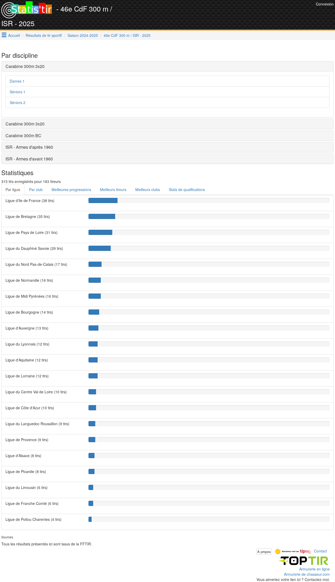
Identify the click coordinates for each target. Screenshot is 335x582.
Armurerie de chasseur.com (307, 574)
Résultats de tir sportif (44, 35)
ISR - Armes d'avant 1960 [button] (29, 159)
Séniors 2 (17, 102)
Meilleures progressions (71, 189)
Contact (320, 551)
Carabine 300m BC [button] (23, 135)
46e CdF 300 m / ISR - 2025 (127, 35)
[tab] (167, 66)
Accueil (14, 35)
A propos (264, 551)
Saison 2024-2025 (83, 35)
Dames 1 (17, 81)
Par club (36, 189)
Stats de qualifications (187, 189)
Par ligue (12, 189)
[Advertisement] (219, 13)
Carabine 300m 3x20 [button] (24, 66)
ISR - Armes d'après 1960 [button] (29, 147)
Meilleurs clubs (147, 189)
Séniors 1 (17, 91)
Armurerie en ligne (314, 569)
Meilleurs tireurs (113, 189)
